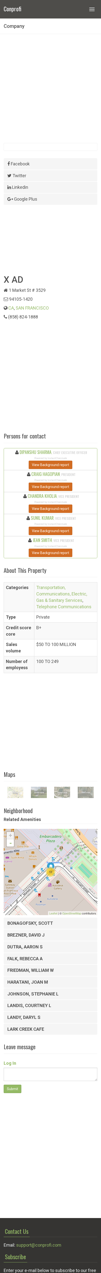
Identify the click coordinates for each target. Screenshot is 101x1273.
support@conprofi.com (38, 1245)
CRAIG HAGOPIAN (45, 474)
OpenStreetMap (71, 913)
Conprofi (12, 8)
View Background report (50, 465)
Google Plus (25, 199)
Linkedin (19, 187)
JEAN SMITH (42, 540)
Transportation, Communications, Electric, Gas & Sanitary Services (61, 594)
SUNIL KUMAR (42, 518)
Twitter (19, 175)
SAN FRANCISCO (32, 308)
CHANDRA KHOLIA (42, 496)
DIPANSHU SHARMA (35, 452)
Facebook (20, 163)
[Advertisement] (50, 88)
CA (11, 308)
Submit (12, 1089)
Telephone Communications (63, 606)
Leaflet (53, 913)
